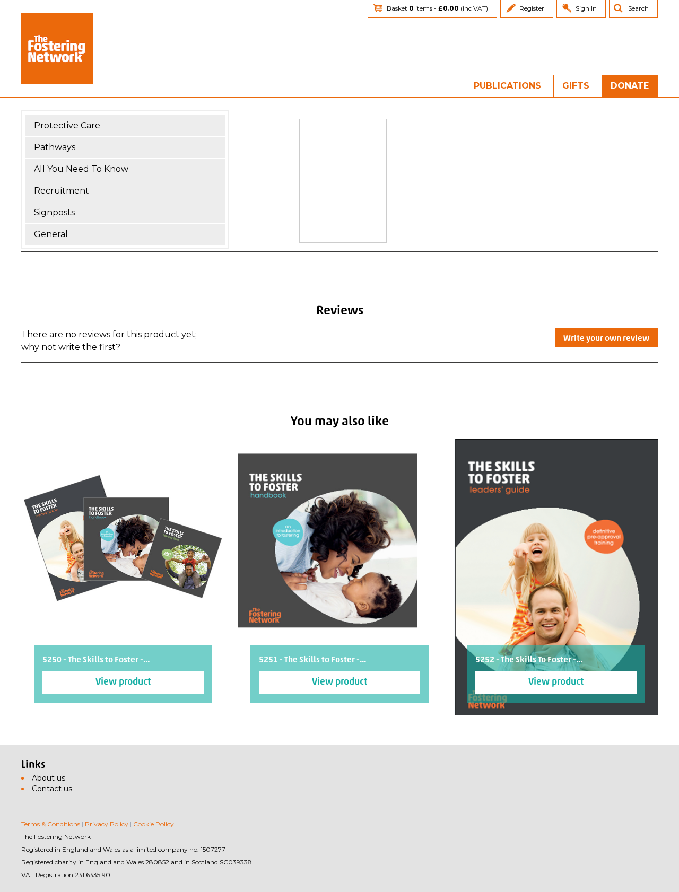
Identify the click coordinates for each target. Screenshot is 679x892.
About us (48, 778)
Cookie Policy (153, 824)
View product (123, 682)
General (51, 234)
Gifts (575, 86)
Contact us (52, 788)
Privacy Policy (106, 824)
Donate (630, 86)
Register (531, 8)
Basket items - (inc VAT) (437, 8)
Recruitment (61, 191)
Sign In (586, 8)
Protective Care (67, 125)
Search (638, 8)
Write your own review (606, 339)
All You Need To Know (81, 169)
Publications (507, 86)
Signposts (54, 212)
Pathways (54, 147)
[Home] (57, 48)
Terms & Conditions (50, 824)
